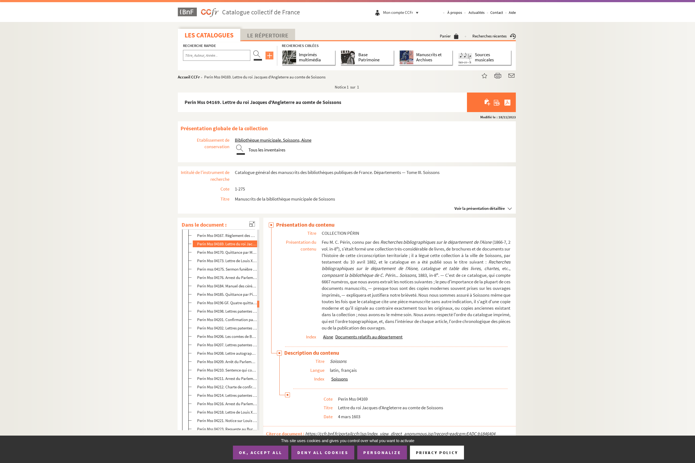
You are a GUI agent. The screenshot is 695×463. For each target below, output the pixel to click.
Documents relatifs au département (369, 337)
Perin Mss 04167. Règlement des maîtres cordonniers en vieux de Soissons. (227, 235)
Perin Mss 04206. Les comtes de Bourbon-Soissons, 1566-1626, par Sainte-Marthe (227, 336)
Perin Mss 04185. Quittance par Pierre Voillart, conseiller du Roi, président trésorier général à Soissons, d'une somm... (227, 294)
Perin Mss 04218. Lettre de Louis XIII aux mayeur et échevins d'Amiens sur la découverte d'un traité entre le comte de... (227, 412)
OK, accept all (260, 452)
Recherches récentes (489, 36)
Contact (496, 12)
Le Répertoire (267, 35)
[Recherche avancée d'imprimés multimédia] (290, 57)
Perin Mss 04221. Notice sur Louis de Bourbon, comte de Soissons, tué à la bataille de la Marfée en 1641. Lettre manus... (227, 420)
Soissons (339, 379)
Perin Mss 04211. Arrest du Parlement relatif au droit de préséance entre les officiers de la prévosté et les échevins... (227, 378)
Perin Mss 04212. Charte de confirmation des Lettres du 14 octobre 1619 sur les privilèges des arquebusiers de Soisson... (227, 386)
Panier (445, 36)
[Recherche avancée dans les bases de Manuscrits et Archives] (407, 57)
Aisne (328, 337)
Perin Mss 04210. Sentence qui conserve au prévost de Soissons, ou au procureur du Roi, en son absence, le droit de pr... (227, 370)
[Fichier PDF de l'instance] (507, 102)
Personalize (382, 452)
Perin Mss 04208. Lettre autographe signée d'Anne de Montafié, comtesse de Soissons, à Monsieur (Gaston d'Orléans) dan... (227, 353)
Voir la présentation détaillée (479, 208)
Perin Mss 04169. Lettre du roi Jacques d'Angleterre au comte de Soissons (227, 243)
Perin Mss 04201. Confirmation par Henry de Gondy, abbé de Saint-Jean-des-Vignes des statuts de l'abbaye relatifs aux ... (227, 319)
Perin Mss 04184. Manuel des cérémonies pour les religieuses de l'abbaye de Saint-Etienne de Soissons (227, 285)
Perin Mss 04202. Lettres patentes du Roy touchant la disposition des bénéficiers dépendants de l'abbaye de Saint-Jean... (227, 328)
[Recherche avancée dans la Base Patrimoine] (349, 57)
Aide (512, 12)
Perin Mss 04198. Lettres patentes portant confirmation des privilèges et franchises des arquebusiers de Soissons (227, 311)
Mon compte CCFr (398, 12)
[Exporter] (497, 102)
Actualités (477, 12)
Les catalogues (209, 35)
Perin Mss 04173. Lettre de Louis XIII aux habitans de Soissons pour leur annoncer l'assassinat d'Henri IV (227, 260)
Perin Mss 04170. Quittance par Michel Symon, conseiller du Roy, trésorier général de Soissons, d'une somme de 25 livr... (227, 252)
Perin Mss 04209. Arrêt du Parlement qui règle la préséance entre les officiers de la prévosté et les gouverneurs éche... (227, 361)
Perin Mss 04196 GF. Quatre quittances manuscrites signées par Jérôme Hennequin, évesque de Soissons (227, 302)
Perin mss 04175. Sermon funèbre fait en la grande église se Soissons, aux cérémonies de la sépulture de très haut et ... (227, 269)
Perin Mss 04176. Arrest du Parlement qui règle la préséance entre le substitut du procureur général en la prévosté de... (227, 277)
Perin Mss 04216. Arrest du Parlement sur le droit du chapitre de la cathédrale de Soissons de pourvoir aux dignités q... (227, 403)
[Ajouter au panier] (487, 102)
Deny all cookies (322, 452)
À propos (454, 12)
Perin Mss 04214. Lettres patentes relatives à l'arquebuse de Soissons (227, 395)
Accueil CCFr (189, 77)
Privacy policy (437, 452)
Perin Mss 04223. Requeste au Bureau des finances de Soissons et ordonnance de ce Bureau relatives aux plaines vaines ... (227, 429)
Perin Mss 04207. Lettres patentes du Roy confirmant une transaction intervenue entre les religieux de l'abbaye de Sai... (227, 344)
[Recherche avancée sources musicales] (466, 57)
